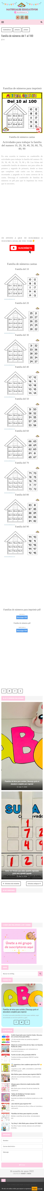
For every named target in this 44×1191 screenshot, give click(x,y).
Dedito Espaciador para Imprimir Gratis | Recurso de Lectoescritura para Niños (26, 1036)
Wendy (23, 1173)
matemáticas (7, 30)
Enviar (23, 1165)
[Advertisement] (22, 65)
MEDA (29, 1173)
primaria (17, 30)
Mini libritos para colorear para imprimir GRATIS (26, 1074)
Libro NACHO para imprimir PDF (21, 1104)
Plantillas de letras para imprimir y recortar (24, 1113)
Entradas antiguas (33, 883)
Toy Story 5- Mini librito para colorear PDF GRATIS (27, 1123)
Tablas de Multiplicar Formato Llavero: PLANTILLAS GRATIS (23, 1095)
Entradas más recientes (12, 883)
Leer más (40, 1188)
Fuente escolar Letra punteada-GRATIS (23, 1055)
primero (26, 30)
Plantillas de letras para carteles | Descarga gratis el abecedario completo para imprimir (20, 1010)
